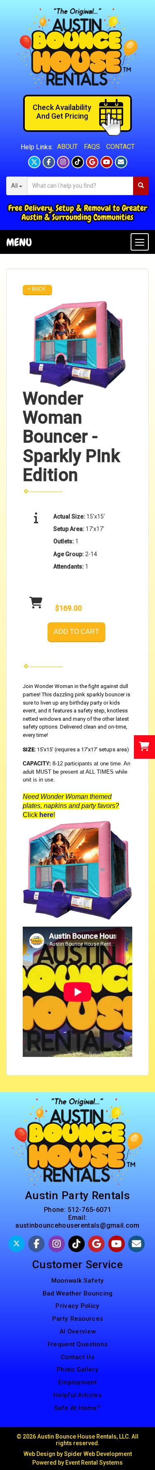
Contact (120, 147)
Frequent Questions (77, 1344)
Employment (77, 1382)
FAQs (92, 147)
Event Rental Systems (94, 1462)
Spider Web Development (98, 1454)
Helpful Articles (77, 1395)
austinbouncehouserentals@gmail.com (77, 1225)
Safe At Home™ (77, 1408)
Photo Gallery (77, 1369)
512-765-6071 (89, 1210)
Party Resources (77, 1318)
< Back (36, 289)
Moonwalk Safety (77, 1280)
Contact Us (77, 1357)
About (67, 147)
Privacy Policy (77, 1306)
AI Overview (77, 1331)
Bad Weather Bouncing (78, 1293)
